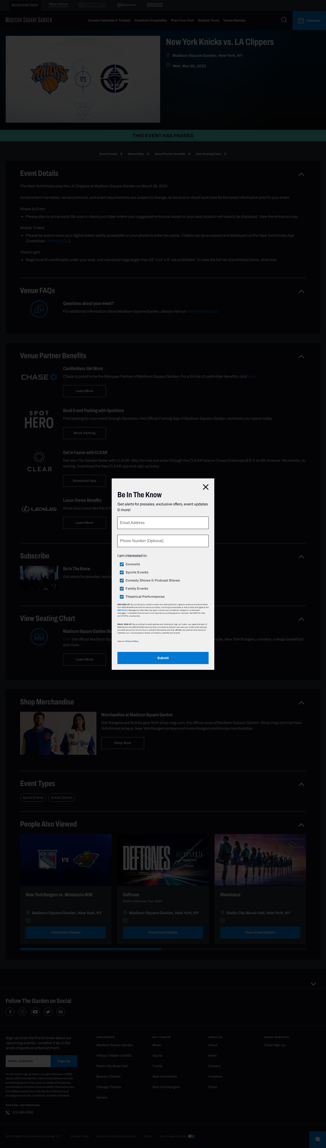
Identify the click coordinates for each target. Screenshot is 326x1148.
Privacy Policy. (132, 641)
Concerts (133, 564)
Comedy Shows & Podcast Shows (153, 580)
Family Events (137, 588)
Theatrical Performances (145, 596)
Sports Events (137, 572)
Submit (163, 657)
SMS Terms (122, 610)
